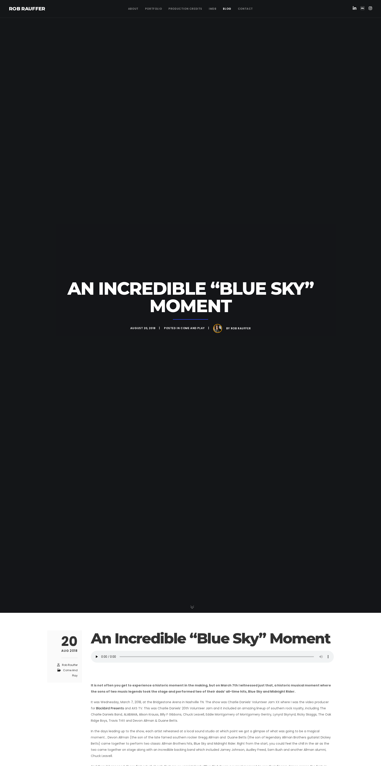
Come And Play (193, 328)
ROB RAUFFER (27, 9)
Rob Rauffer (241, 328)
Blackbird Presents (110, 708)
